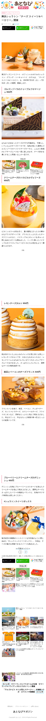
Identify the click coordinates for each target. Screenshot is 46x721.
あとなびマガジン (23, 711)
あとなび (16, 24)
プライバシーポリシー (21, 706)
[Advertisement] (23, 37)
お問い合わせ (35, 706)
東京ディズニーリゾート (10, 13)
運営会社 (10, 706)
